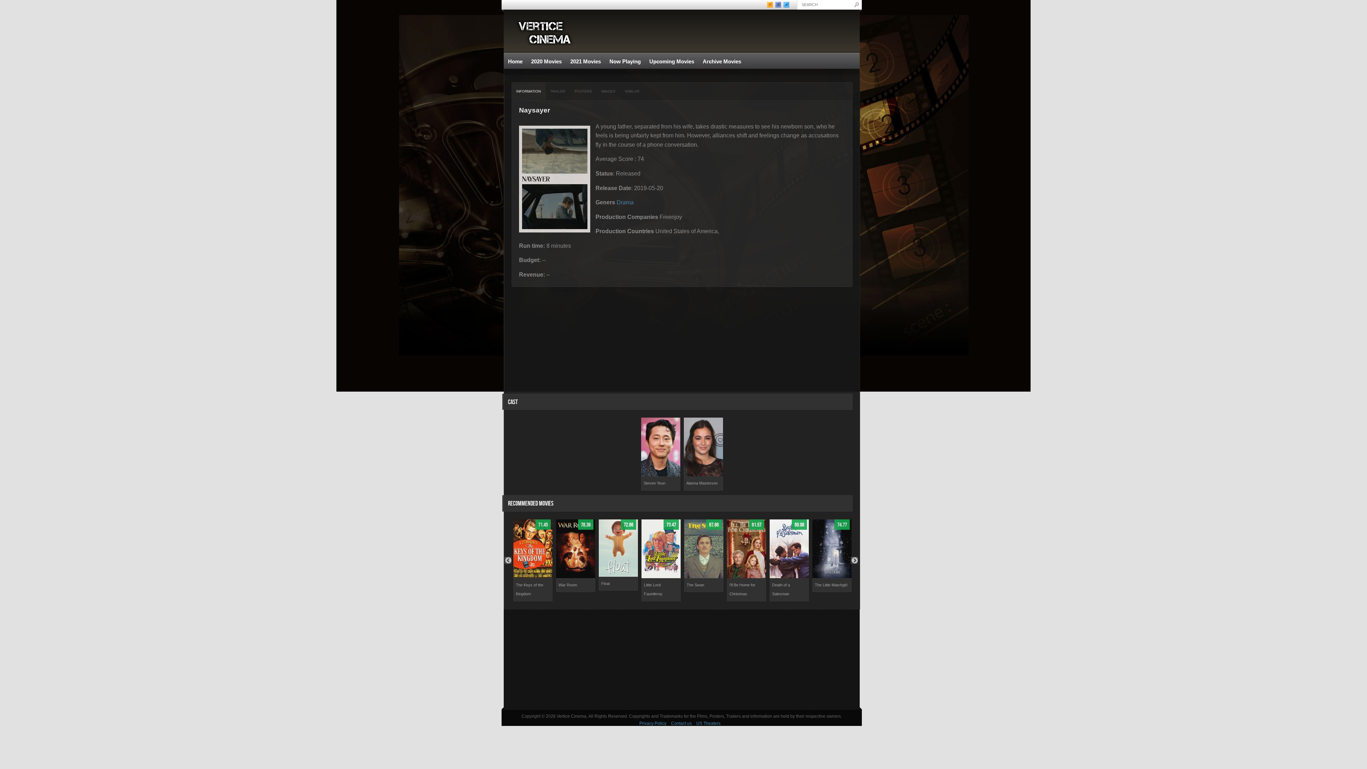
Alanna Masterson (702, 483)
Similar (632, 91)
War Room (568, 585)
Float (605, 583)
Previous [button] (508, 560)
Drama (625, 202)
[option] (660, 454)
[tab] (528, 91)
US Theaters (708, 723)
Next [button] (854, 560)
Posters (583, 91)
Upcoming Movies (671, 61)
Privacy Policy (652, 723)
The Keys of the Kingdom (529, 589)
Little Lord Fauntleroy (653, 589)
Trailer (557, 91)
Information (528, 91)
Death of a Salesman (781, 589)
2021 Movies (585, 61)
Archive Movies (719, 61)
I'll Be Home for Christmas (742, 589)
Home (515, 61)
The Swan (695, 585)
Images (608, 91)
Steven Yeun (654, 483)
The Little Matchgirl (831, 585)
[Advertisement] (682, 659)
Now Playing (625, 61)
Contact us (681, 723)
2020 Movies (546, 61)
